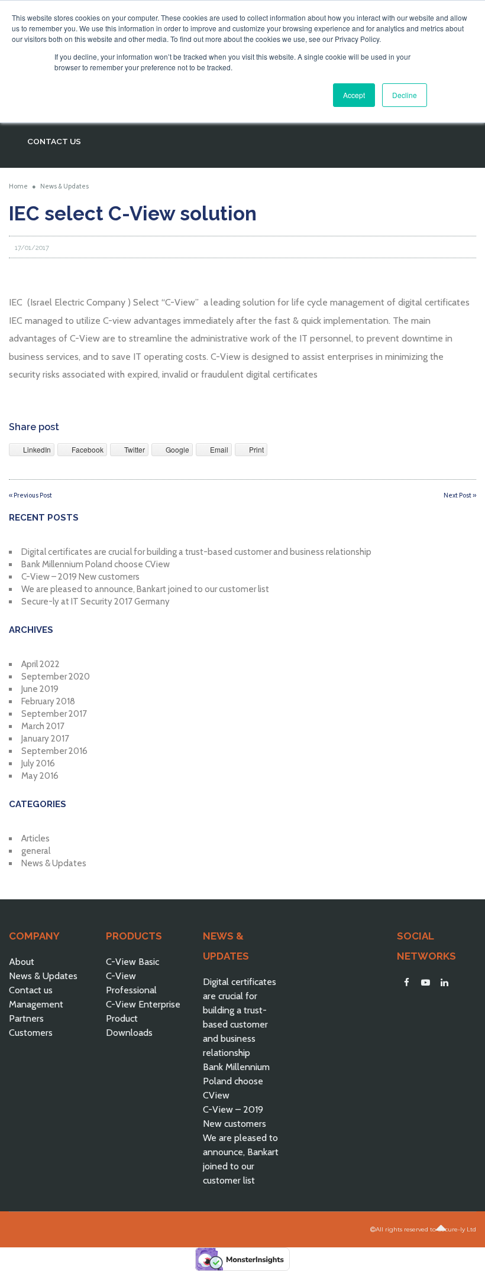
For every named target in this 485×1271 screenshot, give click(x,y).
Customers (31, 1032)
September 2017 (54, 713)
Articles (35, 838)
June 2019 (40, 689)
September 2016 (54, 751)
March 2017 (42, 726)
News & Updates (64, 186)
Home (18, 186)
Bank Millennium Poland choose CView (95, 564)
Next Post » (460, 495)
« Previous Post (30, 495)
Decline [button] (404, 95)
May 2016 (40, 776)
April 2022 (40, 664)
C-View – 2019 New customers (80, 576)
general (35, 851)
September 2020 (55, 676)
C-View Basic (132, 961)
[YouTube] (425, 982)
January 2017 (45, 738)
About (21, 961)
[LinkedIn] (444, 982)
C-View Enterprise (143, 1004)
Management (36, 1004)
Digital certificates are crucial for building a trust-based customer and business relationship (196, 552)
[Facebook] (406, 982)
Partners (26, 1018)
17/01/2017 (32, 248)
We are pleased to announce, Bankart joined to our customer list (145, 589)
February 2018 (48, 701)
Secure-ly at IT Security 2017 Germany (95, 601)
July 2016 (38, 763)
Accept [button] (354, 95)
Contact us (31, 990)
